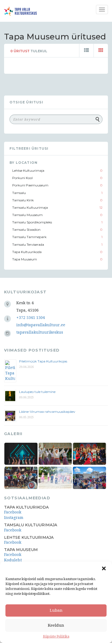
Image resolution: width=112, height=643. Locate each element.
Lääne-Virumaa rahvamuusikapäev (47, 412)
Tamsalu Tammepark (29, 237)
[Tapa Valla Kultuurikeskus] (20, 11)
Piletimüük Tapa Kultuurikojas (43, 361)
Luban (56, 610)
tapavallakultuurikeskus (39, 332)
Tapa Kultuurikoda (27, 252)
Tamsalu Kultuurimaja (30, 207)
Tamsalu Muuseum (27, 215)
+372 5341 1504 (30, 317)
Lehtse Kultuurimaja (28, 170)
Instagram (13, 517)
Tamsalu (19, 193)
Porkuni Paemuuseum (30, 185)
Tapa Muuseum (24, 259)
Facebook (12, 512)
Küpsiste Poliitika (56, 636)
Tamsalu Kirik (23, 200)
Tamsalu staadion (26, 229)
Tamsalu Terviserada (28, 244)
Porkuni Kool (22, 178)
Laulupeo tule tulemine (37, 392)
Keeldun (56, 625)
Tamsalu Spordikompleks (32, 222)
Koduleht (13, 560)
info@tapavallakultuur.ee (40, 325)
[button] (104, 568)
